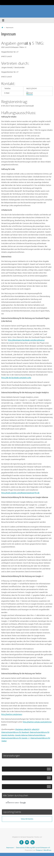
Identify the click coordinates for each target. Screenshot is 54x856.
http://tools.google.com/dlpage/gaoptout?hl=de (20, 493)
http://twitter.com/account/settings (37, 722)
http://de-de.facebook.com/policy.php (16, 378)
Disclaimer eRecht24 (23, 729)
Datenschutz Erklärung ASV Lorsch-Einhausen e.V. (33, 848)
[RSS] (32, 842)
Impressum (10, 848)
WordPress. (47, 850)
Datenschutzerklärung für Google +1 (15, 738)
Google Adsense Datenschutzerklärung (30, 735)
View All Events (27, 819)
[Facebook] (21, 842)
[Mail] (27, 842)
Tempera (39, 850)
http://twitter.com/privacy (11, 714)
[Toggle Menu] (49, 769)
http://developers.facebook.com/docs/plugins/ (26, 340)
